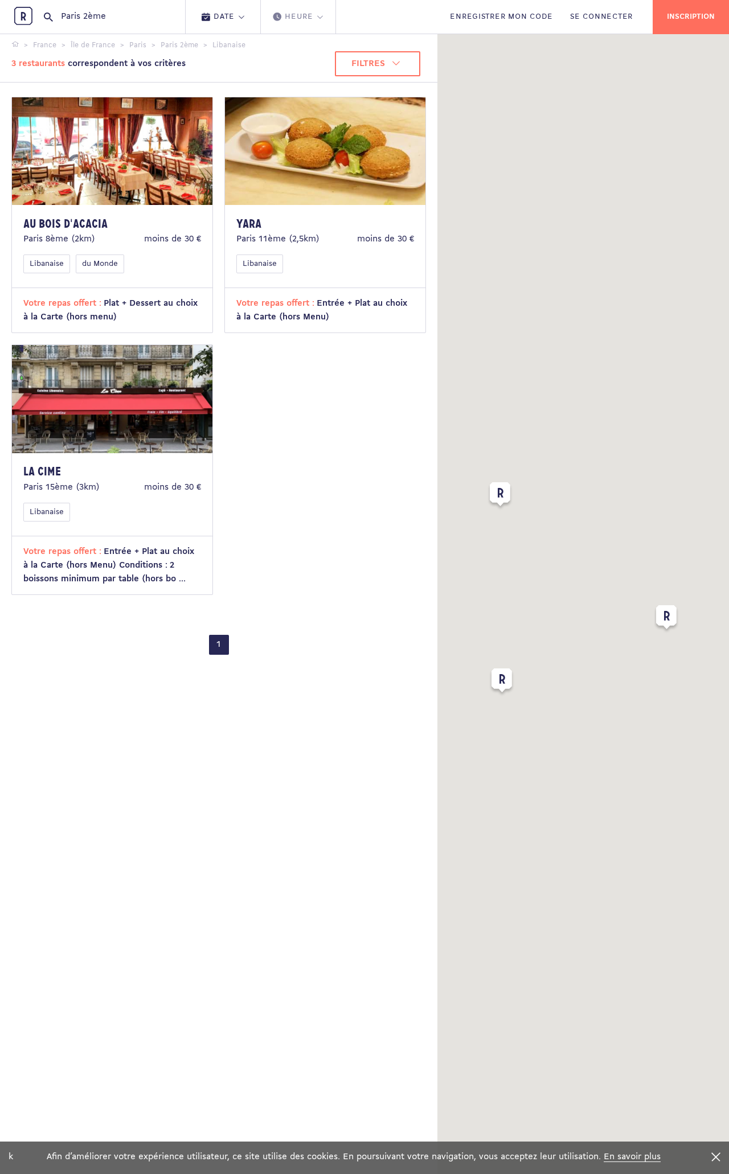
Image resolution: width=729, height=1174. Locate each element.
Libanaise (47, 264)
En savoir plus (632, 1156)
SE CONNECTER (601, 17)
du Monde (100, 264)
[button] (500, 496)
